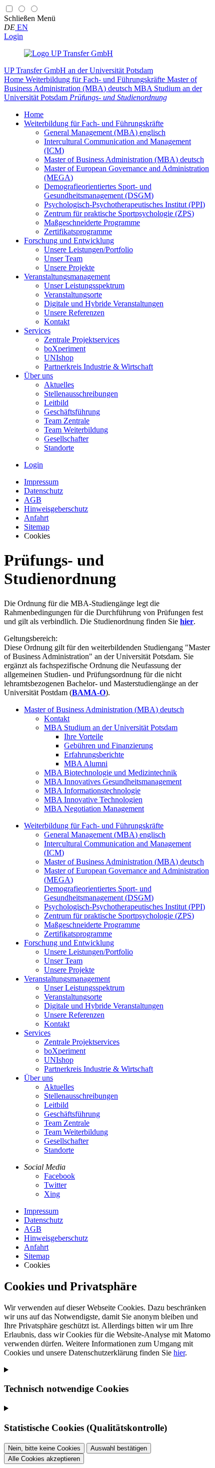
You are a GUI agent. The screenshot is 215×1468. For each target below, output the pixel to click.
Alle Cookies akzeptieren (44, 1458)
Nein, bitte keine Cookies (44, 1448)
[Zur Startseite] (68, 53)
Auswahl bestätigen (118, 1448)
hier (179, 1352)
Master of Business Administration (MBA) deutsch (104, 709)
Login (13, 36)
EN (21, 27)
